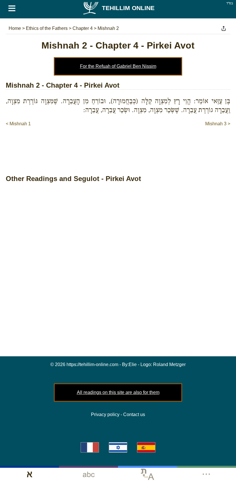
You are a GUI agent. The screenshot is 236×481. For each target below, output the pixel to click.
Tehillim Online (128, 8)
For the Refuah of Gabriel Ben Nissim (118, 66)
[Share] (223, 28)
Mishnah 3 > (217, 123)
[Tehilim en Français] (90, 447)
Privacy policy (105, 414)
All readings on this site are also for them (118, 392)
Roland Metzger (169, 364)
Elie (133, 364)
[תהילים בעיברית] (118, 447)
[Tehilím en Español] (146, 447)
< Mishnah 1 (18, 123)
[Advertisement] (118, 144)
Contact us (134, 414)
